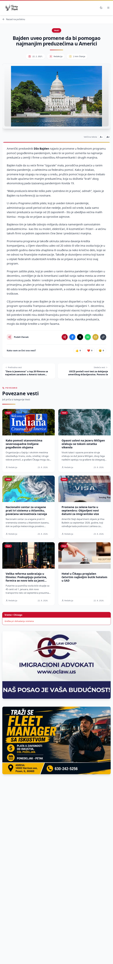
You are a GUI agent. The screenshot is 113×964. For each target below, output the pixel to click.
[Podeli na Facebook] (72, 337)
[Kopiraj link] (103, 337)
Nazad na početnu (15, 19)
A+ (108, 137)
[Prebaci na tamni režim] (101, 7)
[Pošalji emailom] (95, 337)
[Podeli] (65, 337)
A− (101, 136)
